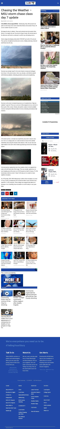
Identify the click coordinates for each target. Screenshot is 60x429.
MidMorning (21, 397)
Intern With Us (9, 405)
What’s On (46, 410)
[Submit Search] (58, 3)
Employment (9, 397)
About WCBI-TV (9, 389)
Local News (8, 189)
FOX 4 (45, 402)
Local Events (22, 409)
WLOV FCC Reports (10, 402)
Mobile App (42, 369)
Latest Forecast (35, 389)
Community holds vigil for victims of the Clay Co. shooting (5, 301)
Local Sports (47, 389)
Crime (20, 389)
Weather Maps (34, 403)
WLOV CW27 (47, 400)
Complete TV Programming (50, 122)
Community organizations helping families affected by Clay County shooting (31, 294)
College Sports (47, 392)
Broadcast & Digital (10, 392)
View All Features (35, 411)
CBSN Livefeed (47, 405)
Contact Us (8, 395)
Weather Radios (35, 401)
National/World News (24, 395)
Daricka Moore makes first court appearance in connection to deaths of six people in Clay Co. (7, 322)
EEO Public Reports (37, 380)
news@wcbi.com (13, 369)
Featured (3, 189)
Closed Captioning (21, 380)
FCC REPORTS (29, 380)
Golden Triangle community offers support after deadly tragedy (18, 301)
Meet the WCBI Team (11, 408)
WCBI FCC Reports (10, 400)
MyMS (45, 408)
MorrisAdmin (10, 21)
